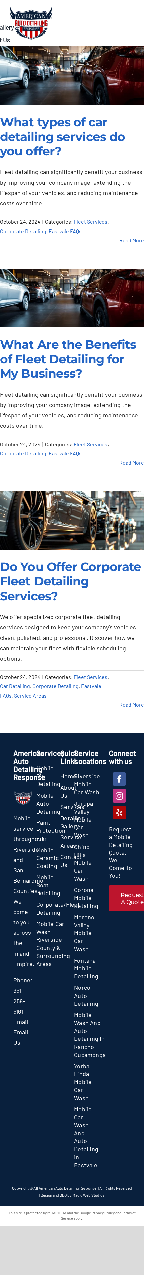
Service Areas (30, 695)
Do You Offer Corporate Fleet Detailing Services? (70, 581)
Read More (131, 240)
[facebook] (119, 779)
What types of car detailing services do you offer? (62, 136)
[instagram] (119, 796)
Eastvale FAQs (65, 231)
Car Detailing (15, 686)
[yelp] (119, 812)
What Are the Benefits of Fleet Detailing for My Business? (68, 358)
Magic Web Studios (88, 1195)
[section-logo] (31, 9)
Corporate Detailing (23, 231)
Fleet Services (90, 221)
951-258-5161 (19, 1001)
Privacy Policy (103, 1213)
